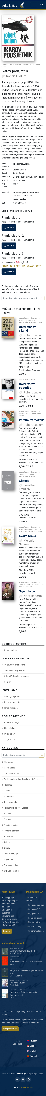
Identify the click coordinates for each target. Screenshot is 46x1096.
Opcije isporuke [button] (10, 1029)
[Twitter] (17, 1079)
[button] (41, 5)
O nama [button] (6, 931)
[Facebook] (23, 1079)
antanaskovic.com (25, 1087)
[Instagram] (28, 1079)
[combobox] (20, 298)
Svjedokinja (27, 591)
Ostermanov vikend (27, 328)
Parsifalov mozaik (31, 420)
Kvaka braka (27, 536)
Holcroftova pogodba (27, 386)
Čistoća (24, 481)
